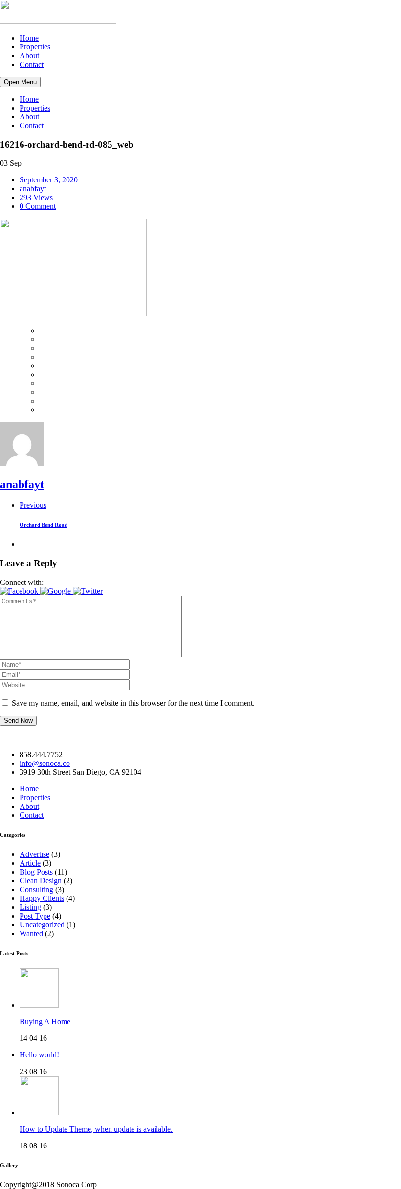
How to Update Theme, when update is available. (96, 1129)
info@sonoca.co (45, 763)
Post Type (35, 916)
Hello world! (39, 1055)
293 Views (36, 197)
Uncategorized (42, 924)
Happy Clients (42, 898)
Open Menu (20, 82)
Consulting (36, 889)
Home (29, 38)
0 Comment (38, 206)
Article (30, 863)
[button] (20, 591)
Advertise (34, 854)
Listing (30, 907)
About (29, 55)
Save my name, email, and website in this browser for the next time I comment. (133, 703)
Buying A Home (45, 1021)
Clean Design (41, 880)
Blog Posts (36, 872)
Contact (32, 64)
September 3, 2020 (49, 180)
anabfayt (33, 188)
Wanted (31, 933)
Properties (35, 47)
